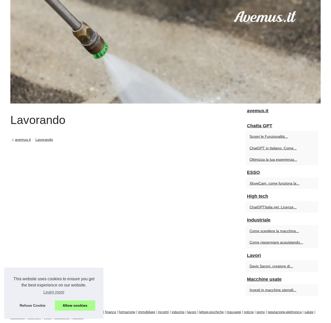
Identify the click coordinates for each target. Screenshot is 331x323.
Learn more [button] (53, 292)
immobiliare (146, 312)
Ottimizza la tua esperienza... (273, 159)
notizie (249, 312)
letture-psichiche (211, 312)
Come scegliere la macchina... (274, 231)
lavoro (191, 312)
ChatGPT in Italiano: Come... (273, 148)
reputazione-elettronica (285, 312)
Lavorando (44, 139)
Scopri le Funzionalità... (269, 136)
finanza (110, 312)
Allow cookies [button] (75, 305)
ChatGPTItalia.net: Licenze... (273, 207)
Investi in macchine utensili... (273, 290)
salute (308, 312)
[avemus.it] (165, 52)
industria (178, 312)
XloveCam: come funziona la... (274, 183)
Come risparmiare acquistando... (276, 242)
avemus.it (23, 139)
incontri (163, 312)
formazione (127, 312)
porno (261, 312)
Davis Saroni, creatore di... (271, 266)
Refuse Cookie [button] (33, 305)
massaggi (234, 312)
